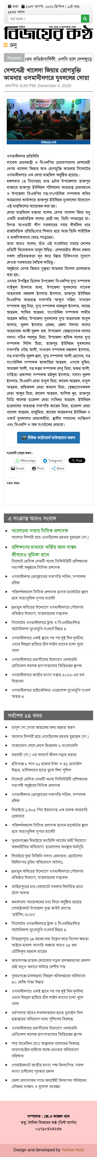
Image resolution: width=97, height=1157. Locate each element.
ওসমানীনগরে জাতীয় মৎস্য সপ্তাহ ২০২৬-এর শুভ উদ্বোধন (48, 678)
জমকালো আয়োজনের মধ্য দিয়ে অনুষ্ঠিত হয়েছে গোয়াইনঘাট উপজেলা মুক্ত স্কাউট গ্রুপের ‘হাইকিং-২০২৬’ (47, 908)
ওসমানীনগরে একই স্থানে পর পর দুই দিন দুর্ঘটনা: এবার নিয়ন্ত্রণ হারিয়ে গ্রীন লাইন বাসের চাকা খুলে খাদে (48, 644)
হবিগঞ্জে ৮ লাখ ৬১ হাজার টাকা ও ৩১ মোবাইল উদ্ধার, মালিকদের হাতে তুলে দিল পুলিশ (47, 767)
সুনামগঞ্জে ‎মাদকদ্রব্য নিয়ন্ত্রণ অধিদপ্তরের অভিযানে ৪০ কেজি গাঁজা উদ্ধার (48, 979)
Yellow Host (73, 1150)
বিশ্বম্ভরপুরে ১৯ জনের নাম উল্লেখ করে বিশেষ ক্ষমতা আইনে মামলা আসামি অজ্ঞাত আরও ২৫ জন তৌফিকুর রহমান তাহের (50, 945)
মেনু (12, 44)
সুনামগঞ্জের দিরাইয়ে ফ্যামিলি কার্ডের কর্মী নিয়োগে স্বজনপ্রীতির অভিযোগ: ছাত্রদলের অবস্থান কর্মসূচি (49, 843)
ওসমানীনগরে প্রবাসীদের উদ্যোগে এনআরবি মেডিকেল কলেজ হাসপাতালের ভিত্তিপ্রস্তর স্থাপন (47, 662)
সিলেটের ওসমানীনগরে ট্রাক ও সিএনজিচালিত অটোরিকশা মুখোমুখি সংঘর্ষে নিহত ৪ (46, 625)
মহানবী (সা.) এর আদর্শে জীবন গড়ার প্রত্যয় (44, 754)
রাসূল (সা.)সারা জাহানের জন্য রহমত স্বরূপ (43, 727)
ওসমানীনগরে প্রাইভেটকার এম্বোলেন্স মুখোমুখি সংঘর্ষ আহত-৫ (51, 693)
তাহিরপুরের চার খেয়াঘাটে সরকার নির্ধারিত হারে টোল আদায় (47, 889)
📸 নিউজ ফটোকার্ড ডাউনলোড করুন (48, 437)
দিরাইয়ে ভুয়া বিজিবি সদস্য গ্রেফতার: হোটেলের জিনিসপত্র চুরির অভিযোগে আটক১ (47, 859)
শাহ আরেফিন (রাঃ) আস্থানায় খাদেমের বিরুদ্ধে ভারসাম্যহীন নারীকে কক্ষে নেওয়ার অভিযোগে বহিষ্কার (45, 1049)
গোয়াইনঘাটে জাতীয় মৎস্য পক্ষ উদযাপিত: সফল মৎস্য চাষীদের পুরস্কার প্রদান (48, 1068)
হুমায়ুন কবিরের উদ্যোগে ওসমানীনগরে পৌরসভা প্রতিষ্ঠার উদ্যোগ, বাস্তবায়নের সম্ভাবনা (48, 610)
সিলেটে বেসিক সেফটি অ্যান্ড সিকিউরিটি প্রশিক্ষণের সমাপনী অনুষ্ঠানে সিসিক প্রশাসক (49, 556)
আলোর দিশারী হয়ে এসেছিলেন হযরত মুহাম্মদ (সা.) (50, 533)
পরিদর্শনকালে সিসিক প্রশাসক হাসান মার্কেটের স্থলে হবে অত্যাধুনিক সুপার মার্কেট (50, 595)
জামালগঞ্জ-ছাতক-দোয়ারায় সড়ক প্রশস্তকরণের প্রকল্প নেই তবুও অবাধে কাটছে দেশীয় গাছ (51, 963)
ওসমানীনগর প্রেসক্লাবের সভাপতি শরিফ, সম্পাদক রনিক (49, 579)
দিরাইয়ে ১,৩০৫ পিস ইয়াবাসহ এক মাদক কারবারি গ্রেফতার (49, 813)
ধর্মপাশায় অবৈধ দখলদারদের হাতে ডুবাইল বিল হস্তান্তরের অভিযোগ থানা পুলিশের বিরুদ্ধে (47, 1016)
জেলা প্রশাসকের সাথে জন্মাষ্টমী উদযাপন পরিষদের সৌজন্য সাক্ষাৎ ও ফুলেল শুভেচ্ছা (49, 1083)
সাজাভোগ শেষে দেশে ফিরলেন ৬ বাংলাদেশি (45, 745)
